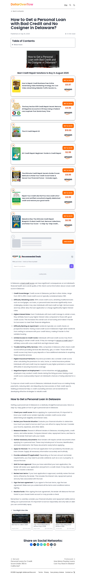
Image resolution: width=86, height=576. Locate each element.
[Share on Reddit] (48, 544)
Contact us (69, 572)
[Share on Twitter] (34, 544)
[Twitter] (74, 572)
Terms (40, 572)
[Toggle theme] (72, 256)
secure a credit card (64, 340)
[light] (74, 5)
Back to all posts (18, 11)
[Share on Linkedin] (38, 544)
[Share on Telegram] (41, 544)
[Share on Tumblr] (51, 544)
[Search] (70, 5)
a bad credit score (27, 283)
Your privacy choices (57, 572)
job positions (63, 370)
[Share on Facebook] (31, 544)
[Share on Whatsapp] (44, 544)
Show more (18, 45)
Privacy (46, 572)
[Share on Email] (54, 544)
